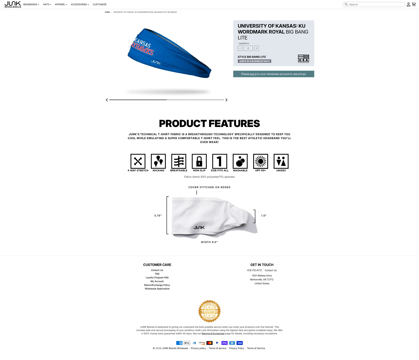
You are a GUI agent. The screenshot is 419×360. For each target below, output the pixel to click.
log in (253, 74)
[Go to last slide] (107, 100)
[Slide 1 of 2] (167, 59)
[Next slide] (226, 100)
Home (107, 12)
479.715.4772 (254, 270)
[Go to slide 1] (138, 99)
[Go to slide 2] (195, 99)
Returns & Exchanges (213, 333)
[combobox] (373, 4)
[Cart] (414, 4)
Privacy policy (198, 348)
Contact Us (271, 270)
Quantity (244, 43)
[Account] (408, 4)
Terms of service (217, 348)
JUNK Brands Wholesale (175, 348)
